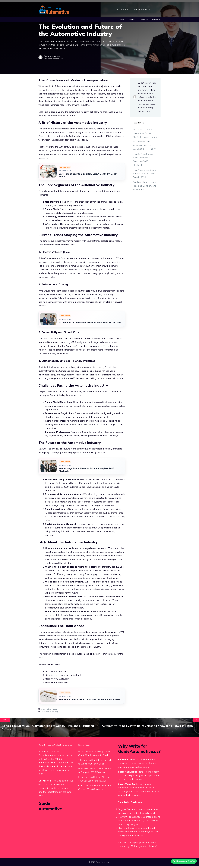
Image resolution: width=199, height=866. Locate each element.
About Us (132, 19)
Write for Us (156, 19)
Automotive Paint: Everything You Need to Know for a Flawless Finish (147, 725)
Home (122, 19)
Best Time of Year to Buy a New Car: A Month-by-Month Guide (88, 175)
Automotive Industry (49, 709)
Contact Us (144, 19)
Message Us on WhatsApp (185, 861)
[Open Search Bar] (157, 9)
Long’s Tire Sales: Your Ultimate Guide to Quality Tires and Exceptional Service (48, 727)
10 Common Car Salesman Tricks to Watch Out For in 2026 (90, 322)
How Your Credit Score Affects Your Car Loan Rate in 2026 (89, 699)
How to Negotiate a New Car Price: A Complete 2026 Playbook (86, 469)
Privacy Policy (121, 10)
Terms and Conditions (142, 10)
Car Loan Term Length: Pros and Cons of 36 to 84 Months (144, 186)
